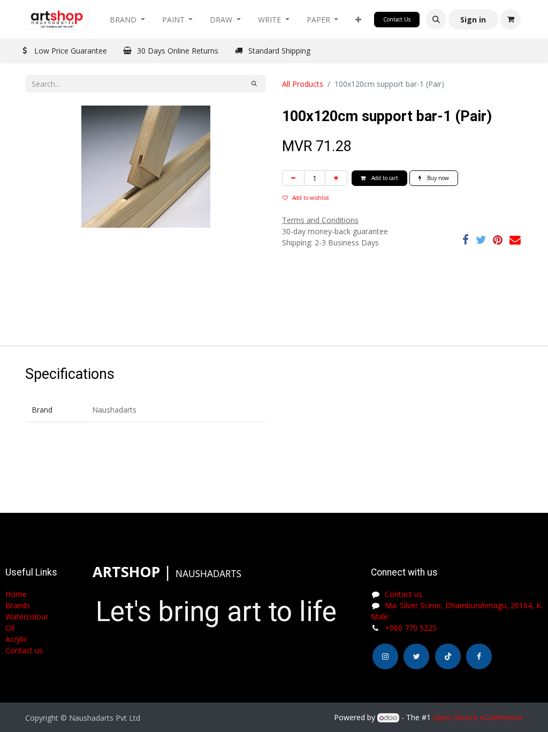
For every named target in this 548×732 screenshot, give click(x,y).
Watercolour (26, 616)
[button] (358, 19)
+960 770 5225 (411, 628)
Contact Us (396, 19)
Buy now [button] (437, 178)
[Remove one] (293, 178)
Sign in (473, 19)
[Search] (254, 84)
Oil (9, 628)
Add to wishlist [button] (310, 197)
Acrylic (16, 639)
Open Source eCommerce (478, 717)
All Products (302, 84)
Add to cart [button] (384, 178)
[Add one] (336, 178)
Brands (17, 605)
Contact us (403, 594)
